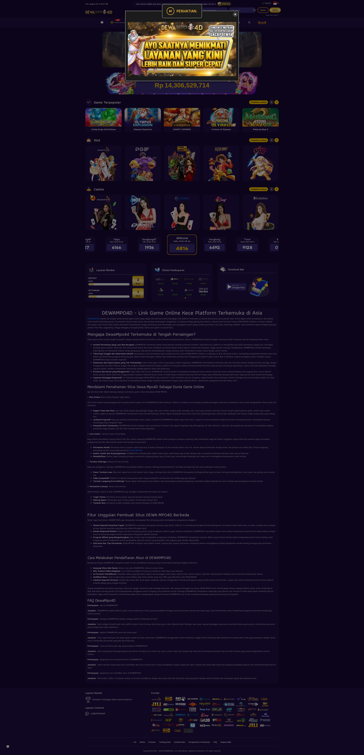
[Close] (235, 14)
